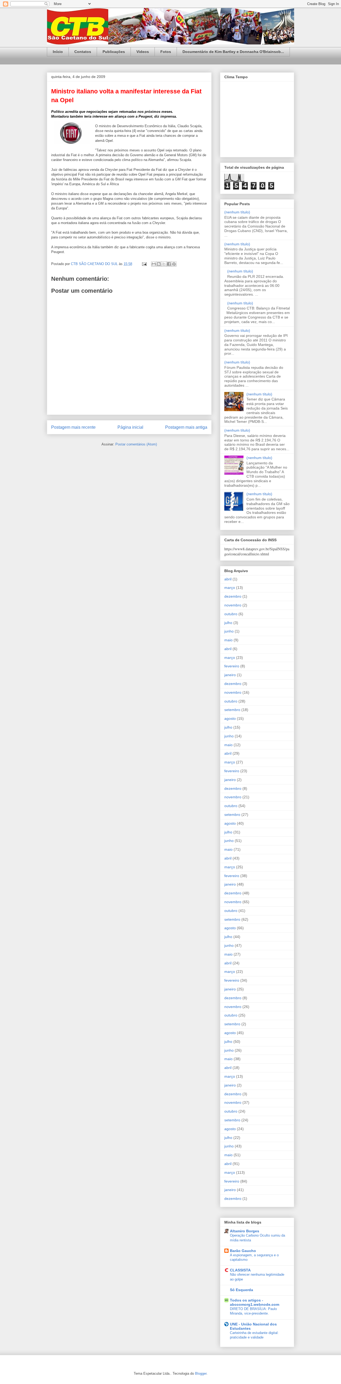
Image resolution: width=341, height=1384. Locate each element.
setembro (232, 710)
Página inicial (130, 427)
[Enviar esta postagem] (144, 264)
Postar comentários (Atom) (136, 444)
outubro (230, 614)
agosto (230, 718)
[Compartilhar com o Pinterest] (174, 264)
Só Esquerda (241, 1290)
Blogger (200, 1373)
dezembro (232, 596)
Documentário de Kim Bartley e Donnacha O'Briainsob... (233, 51)
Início (58, 51)
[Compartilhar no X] (164, 264)
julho (228, 623)
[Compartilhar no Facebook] (169, 264)
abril (228, 579)
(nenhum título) (237, 212)
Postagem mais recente (73, 427)
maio (228, 640)
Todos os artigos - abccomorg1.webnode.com (254, 1302)
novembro (232, 605)
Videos (142, 51)
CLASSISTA (240, 1270)
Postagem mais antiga (186, 427)
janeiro (230, 675)
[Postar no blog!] (158, 264)
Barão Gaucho (243, 1251)
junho (229, 631)
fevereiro (231, 666)
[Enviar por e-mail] (153, 264)
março (229, 587)
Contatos (82, 51)
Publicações (114, 51)
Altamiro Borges (244, 1231)
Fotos (165, 51)
